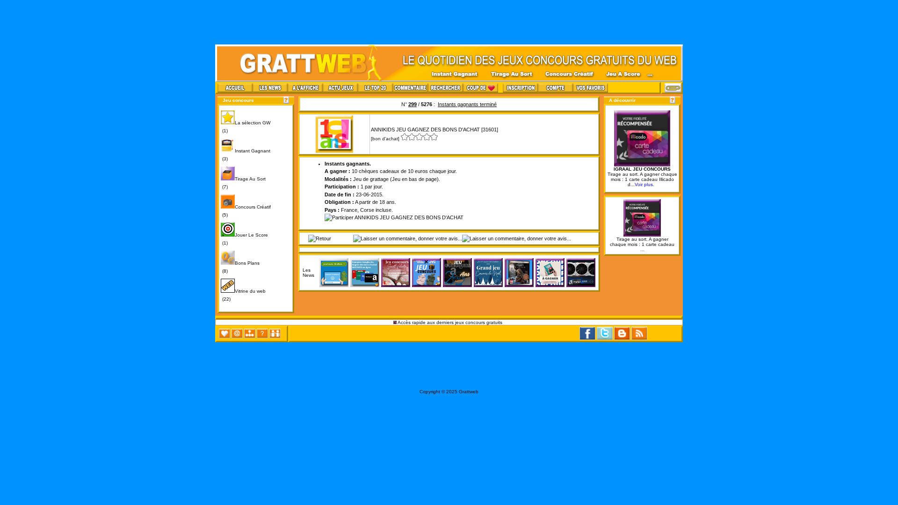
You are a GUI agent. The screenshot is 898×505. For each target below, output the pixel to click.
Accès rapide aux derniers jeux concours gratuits (450, 322)
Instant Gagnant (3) (245, 154)
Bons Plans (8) (240, 267)
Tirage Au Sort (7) (243, 182)
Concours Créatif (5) (246, 210)
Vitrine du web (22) (243, 295)
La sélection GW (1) (245, 126)
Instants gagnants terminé (467, 104)
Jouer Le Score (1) (244, 238)
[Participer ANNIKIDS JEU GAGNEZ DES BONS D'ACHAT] (394, 217)
